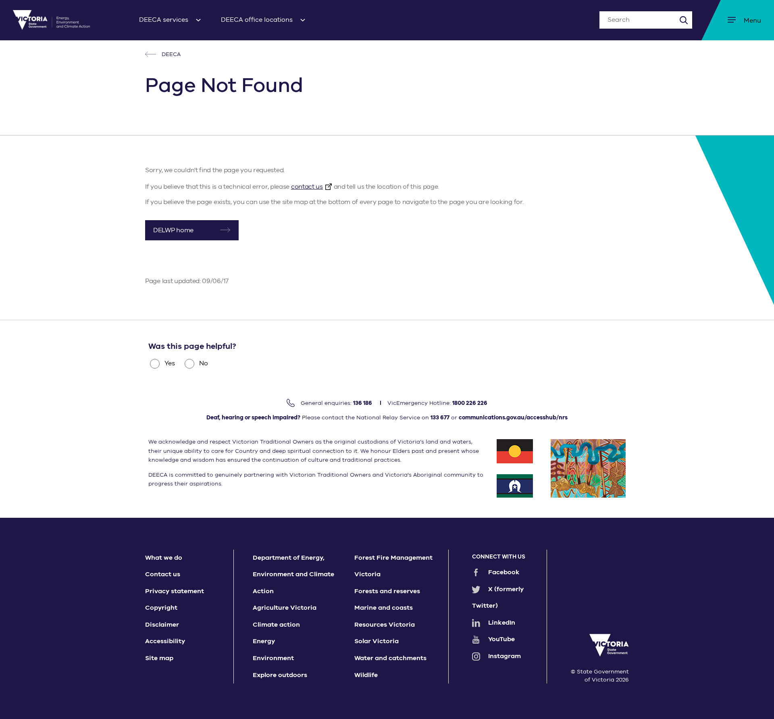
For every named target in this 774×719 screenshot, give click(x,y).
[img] (51, 19)
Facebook (504, 572)
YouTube (501, 639)
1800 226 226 (469, 403)
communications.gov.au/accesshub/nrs (513, 417)
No (203, 363)
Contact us (162, 574)
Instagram (504, 656)
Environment (273, 658)
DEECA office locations (257, 19)
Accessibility (165, 641)
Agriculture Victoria (284, 607)
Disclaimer (162, 624)
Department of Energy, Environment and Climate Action (293, 574)
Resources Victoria (384, 624)
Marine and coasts (383, 607)
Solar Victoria (376, 641)
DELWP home (173, 230)
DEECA (170, 54)
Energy (264, 641)
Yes (169, 363)
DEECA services (163, 19)
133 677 (440, 417)
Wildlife (366, 675)
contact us (307, 186)
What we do (163, 557)
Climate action (276, 624)
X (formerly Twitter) (498, 598)
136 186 (362, 403)
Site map (159, 658)
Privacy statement (174, 591)
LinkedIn (501, 622)
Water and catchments (390, 658)
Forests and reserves (387, 591)
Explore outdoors (280, 675)
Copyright (161, 607)
